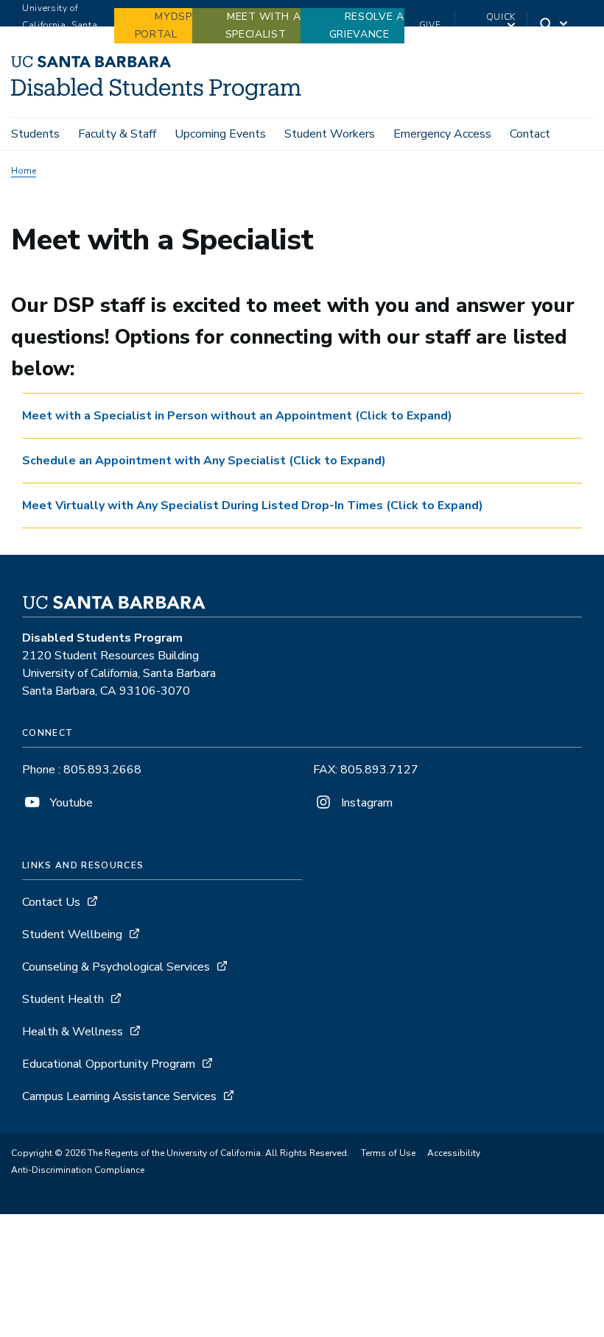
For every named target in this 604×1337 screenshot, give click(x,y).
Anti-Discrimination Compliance (77, 1170)
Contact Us (51, 902)
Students (35, 134)
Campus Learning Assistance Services (119, 1096)
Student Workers (329, 134)
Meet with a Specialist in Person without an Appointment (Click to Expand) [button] (237, 416)
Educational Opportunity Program (108, 1064)
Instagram (365, 803)
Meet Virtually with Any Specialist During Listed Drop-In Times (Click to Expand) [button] (252, 505)
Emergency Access (442, 134)
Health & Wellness (72, 1032)
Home (23, 171)
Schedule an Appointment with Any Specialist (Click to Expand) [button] (204, 461)
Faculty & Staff (117, 134)
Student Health (63, 999)
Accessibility (453, 1153)
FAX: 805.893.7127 (365, 770)
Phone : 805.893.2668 (81, 770)
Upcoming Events (220, 134)
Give (430, 25)
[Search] (554, 25)
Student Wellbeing (72, 934)
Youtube (70, 803)
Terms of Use (388, 1153)
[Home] (156, 96)
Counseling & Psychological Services (116, 967)
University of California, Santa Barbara (59, 25)
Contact (530, 134)
